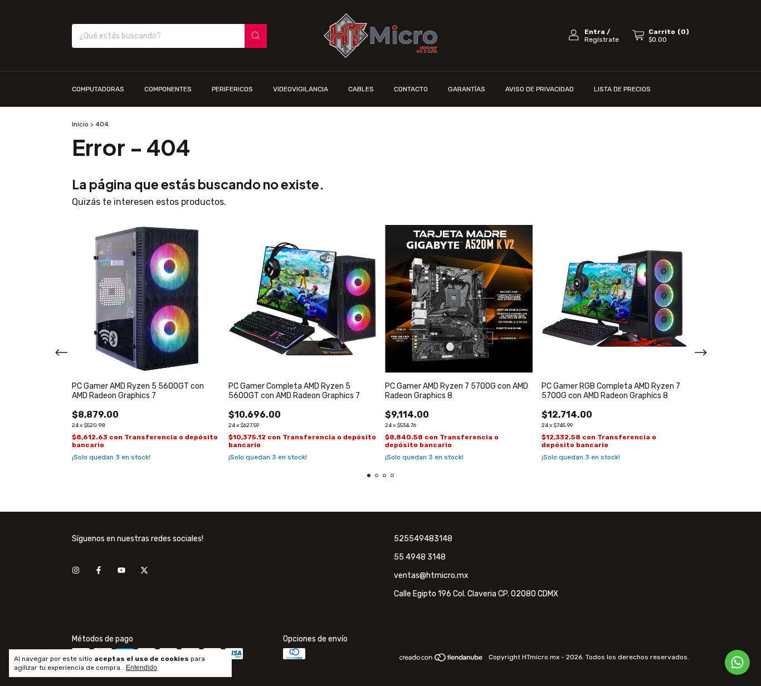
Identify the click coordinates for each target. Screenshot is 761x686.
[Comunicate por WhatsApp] (737, 662)
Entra (594, 32)
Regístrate (601, 39)
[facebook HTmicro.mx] (99, 570)
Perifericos (232, 89)
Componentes (168, 89)
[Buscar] (256, 36)
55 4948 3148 (420, 557)
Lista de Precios (622, 89)
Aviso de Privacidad (539, 89)
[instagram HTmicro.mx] (76, 570)
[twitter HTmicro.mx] (144, 570)
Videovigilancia (300, 89)
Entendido (141, 668)
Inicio (80, 124)
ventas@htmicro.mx (431, 575)
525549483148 (423, 538)
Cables (361, 89)
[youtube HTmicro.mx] (121, 570)
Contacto (411, 89)
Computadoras (98, 89)
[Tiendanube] (441, 660)
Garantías (466, 89)
